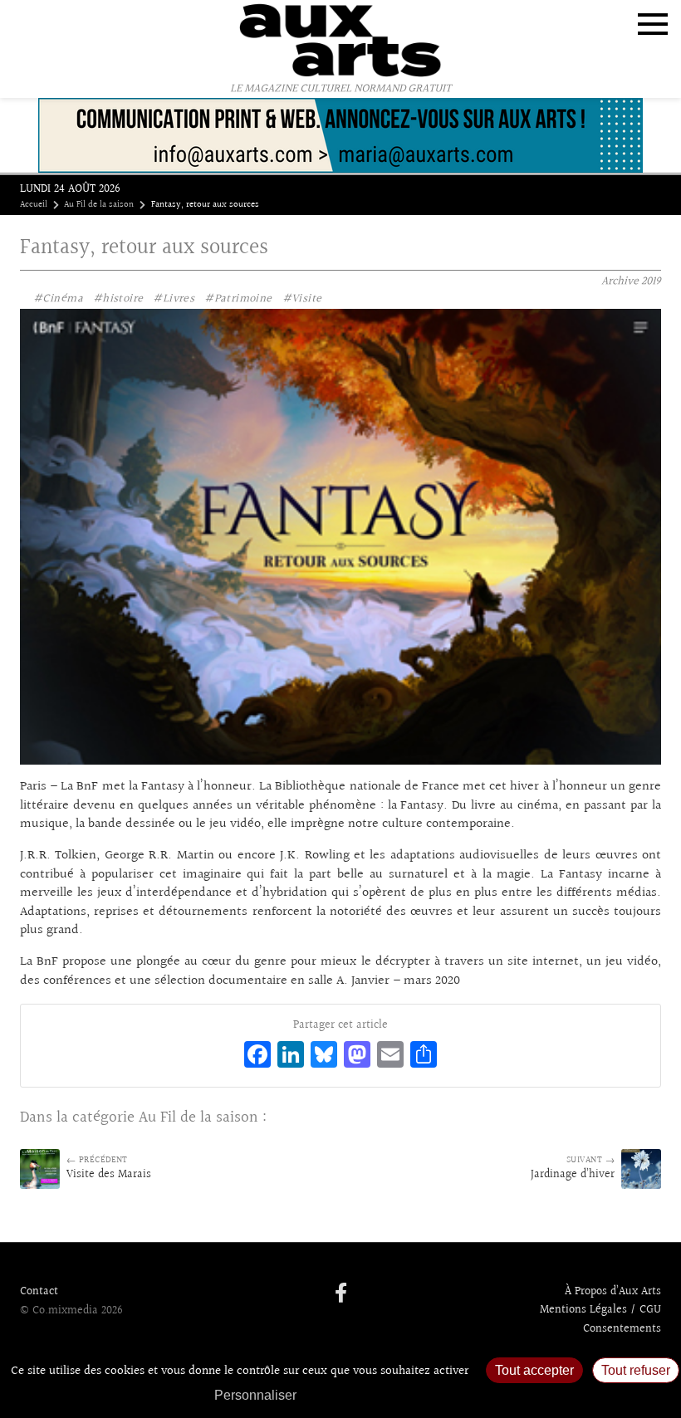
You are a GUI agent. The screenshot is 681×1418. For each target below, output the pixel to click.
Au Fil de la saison (99, 205)
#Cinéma (58, 299)
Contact (39, 1292)
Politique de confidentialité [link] (394, 1395)
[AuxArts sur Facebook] (341, 1294)
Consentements (622, 1329)
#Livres (173, 299)
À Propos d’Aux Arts (613, 1292)
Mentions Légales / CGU (600, 1310)
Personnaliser (255, 1395)
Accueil (33, 205)
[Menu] (653, 24)
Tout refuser (635, 1370)
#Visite (302, 299)
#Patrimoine (238, 299)
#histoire (118, 299)
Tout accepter (534, 1370)
